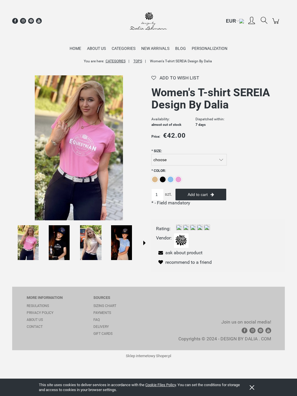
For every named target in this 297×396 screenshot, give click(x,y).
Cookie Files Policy (160, 385)
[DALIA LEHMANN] (181, 240)
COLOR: (158, 171)
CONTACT (35, 327)
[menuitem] (75, 48)
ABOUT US (35, 320)
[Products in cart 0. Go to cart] (276, 24)
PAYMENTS (102, 313)
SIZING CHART (104, 306)
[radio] (154, 179)
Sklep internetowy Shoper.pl (148, 356)
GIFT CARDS (103, 334)
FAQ (96, 320)
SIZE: (156, 151)
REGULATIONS (38, 306)
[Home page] (148, 20)
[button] (144, 243)
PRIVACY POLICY (40, 313)
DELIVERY (101, 327)
